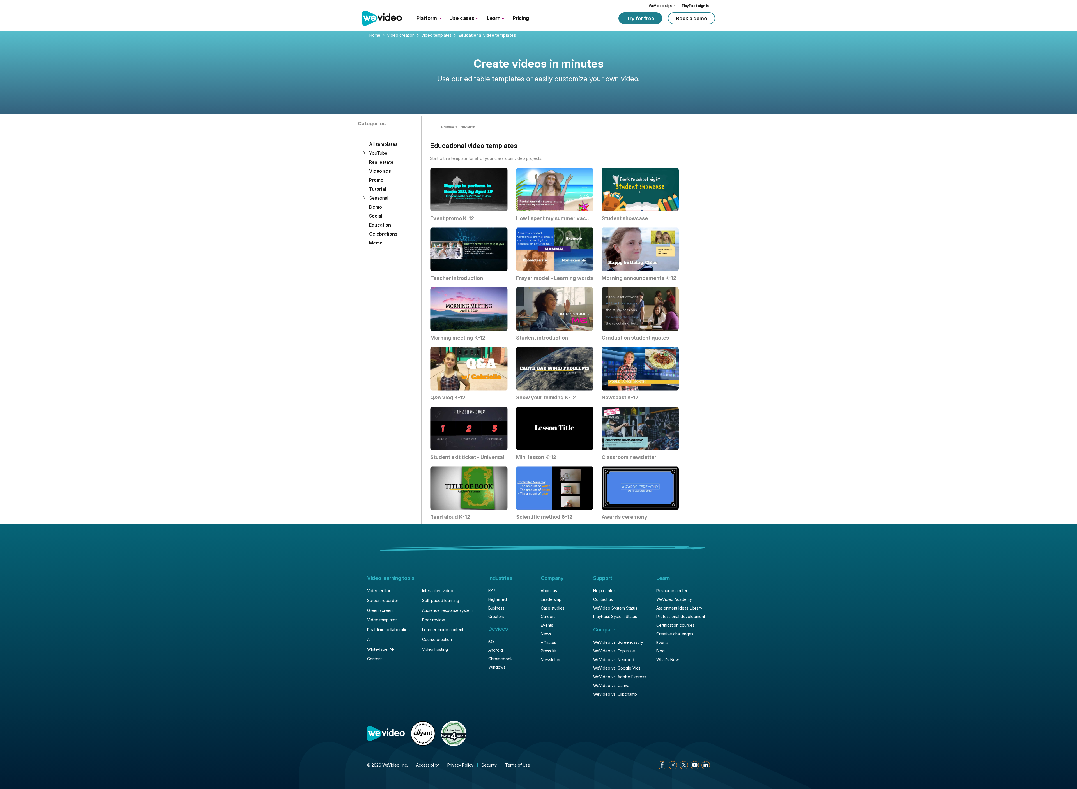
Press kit (548, 651)
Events (547, 625)
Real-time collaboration (388, 629)
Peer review (433, 619)
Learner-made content (442, 629)
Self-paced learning (440, 600)
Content (374, 658)
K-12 (492, 590)
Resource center (671, 590)
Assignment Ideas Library (679, 608)
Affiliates (548, 642)
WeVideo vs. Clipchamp (615, 694)
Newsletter (551, 659)
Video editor (378, 590)
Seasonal (378, 198)
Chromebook (500, 658)
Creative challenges (674, 633)
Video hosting (435, 649)
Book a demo (691, 18)
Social (375, 216)
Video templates (436, 35)
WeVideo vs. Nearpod (613, 659)
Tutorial (377, 189)
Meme (376, 243)
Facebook (662, 765)
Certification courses (675, 625)
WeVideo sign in (662, 6)
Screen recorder (382, 600)
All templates (383, 144)
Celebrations (383, 234)
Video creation (401, 35)
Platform (427, 18)
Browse (447, 127)
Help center (604, 590)
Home (374, 35)
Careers (548, 616)
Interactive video (437, 590)
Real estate (381, 162)
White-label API (381, 649)
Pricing (521, 18)
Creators (496, 616)
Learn (494, 18)
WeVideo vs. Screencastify (618, 642)
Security (489, 765)
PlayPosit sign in (695, 6)
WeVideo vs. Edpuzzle (614, 651)
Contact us (603, 599)
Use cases (462, 18)
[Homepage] (382, 18)
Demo (375, 207)
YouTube (378, 153)
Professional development (680, 616)
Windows (496, 667)
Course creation (437, 639)
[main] (538, 277)
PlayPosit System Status (615, 616)
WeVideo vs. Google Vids (617, 668)
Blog (660, 651)
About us (549, 590)
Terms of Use (517, 765)
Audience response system (447, 610)
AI (368, 639)
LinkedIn (705, 765)
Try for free (640, 18)
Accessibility (427, 765)
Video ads (380, 171)
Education (380, 225)
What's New (667, 659)
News (546, 633)
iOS (491, 641)
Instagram (673, 765)
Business (496, 608)
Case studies (553, 608)
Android (495, 650)
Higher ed (497, 599)
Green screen (380, 610)
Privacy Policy (460, 765)
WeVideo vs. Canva (611, 685)
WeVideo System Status (615, 608)
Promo (376, 180)
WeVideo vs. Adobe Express (619, 676)
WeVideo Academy (674, 599)
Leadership (551, 599)
